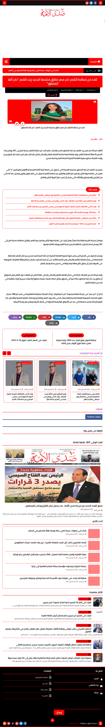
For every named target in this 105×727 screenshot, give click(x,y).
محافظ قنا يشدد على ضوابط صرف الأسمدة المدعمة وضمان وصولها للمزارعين (53, 578)
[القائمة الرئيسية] (6, 61)
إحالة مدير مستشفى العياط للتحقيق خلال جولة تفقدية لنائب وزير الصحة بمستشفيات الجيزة (62, 218)
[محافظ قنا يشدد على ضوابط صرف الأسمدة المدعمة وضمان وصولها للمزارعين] (94, 581)
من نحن (45, 683)
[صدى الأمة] (52, 12)
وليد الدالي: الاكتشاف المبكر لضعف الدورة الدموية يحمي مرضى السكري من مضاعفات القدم (61, 206)
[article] (28, 337)
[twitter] (91, 3)
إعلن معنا (44, 689)
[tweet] (17, 123)
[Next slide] (4, 353)
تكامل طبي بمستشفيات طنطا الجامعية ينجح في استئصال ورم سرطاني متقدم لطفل (65, 195)
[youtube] (87, 3)
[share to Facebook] (22, 123)
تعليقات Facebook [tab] (94, 416)
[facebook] (95, 3)
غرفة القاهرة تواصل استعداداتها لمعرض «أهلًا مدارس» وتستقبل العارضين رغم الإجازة (49, 554)
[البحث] (4, 3)
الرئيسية (94, 61)
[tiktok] (13, 723)
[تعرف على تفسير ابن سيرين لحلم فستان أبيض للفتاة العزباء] (97, 615)
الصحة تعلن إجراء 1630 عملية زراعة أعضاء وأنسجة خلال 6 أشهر (72, 223)
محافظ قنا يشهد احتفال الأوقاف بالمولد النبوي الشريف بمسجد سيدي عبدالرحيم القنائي (53, 645)
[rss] (4, 723)
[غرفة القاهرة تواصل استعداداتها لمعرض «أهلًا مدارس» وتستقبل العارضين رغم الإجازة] (94, 557)
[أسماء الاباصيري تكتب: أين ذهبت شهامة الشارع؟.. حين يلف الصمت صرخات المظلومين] (94, 545)
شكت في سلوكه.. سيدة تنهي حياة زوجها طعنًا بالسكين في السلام (47, 70)
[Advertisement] (52, 37)
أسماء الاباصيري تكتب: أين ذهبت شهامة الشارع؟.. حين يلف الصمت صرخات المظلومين (50, 542)
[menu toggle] (100, 3)
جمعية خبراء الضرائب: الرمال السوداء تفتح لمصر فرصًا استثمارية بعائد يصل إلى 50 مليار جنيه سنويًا (49, 658)
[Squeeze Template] (100, 723)
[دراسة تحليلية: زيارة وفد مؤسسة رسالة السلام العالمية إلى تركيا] (94, 569)
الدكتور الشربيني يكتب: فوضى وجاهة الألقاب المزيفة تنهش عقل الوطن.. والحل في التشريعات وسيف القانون (48, 630)
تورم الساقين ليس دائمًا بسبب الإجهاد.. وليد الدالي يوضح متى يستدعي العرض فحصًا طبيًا (63, 200)
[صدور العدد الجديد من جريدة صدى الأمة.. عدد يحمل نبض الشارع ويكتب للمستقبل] (52, 475)
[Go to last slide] (9, 353)
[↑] (52, 720)
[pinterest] (8, 723)
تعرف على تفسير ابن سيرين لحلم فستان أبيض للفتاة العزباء (66, 615)
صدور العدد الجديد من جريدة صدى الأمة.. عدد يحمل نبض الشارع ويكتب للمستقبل (63, 506)
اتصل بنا (45, 695)
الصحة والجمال (51, 90)
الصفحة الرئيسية (66, 90)
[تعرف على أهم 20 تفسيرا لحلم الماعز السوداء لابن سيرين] (97, 602)
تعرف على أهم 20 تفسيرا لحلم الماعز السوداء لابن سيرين (67, 602)
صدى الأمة (97, 510)
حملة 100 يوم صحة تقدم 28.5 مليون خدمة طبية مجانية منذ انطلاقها (70, 212)
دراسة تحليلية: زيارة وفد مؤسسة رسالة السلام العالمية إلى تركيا (59, 566)
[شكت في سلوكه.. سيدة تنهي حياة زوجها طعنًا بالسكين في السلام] (94, 533)
